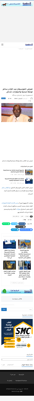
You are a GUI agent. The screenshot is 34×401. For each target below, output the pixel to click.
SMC (21, 391)
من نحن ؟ (12, 374)
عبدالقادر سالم (6, 187)
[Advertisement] (17, 24)
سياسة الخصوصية (21, 380)
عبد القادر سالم (16, 216)
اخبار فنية (3, 98)
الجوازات (27, 216)
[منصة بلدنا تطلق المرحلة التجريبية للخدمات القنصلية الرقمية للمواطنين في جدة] (29, 181)
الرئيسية (21, 374)
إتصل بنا (9, 380)
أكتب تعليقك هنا (16, 299)
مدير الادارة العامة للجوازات (10, 203)
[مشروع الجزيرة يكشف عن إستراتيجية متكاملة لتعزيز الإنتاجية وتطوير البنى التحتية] (29, 172)
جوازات (18, 209)
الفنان (22, 216)
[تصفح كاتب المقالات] (31, 98)
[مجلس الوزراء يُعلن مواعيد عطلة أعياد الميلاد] (9, 265)
